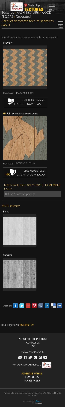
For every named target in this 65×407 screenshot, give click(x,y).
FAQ (33, 346)
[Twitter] (21, 305)
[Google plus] (28, 305)
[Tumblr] (40, 305)
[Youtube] (45, 357)
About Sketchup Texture (33, 339)
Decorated (23, 16)
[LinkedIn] (47, 305)
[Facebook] (15, 305)
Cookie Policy (32, 380)
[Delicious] (53, 305)
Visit (26, 364)
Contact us (33, 342)
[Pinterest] (34, 305)
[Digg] (59, 305)
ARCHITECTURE (28, 12)
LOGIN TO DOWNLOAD (28, 104)
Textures (8, 12)
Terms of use (32, 376)
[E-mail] (20, 357)
